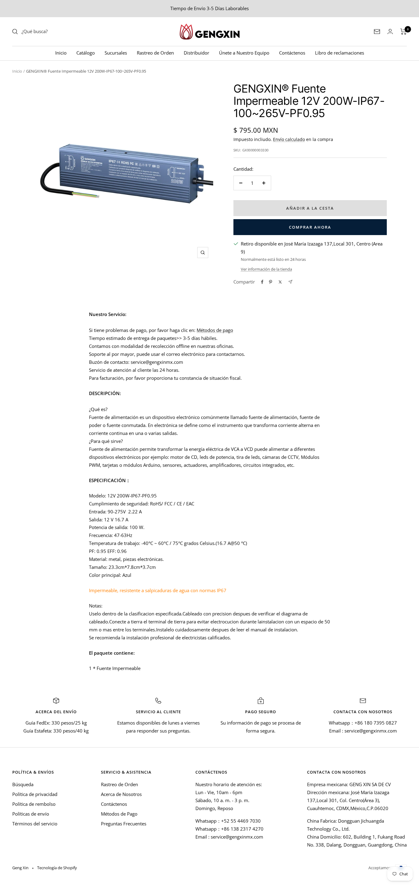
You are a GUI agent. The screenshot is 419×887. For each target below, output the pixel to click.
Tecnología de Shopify (57, 867)
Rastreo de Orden (155, 53)
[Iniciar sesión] (390, 31)
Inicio (61, 53)
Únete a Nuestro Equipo (244, 53)
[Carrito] (403, 32)
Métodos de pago (215, 330)
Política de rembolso (34, 804)
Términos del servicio (34, 823)
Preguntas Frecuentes (123, 823)
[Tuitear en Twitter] (280, 282)
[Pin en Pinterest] (270, 282)
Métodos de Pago (119, 814)
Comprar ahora (310, 227)
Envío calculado (289, 139)
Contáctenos (292, 53)
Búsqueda (22, 784)
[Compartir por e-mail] (290, 282)
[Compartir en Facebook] (262, 282)
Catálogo (85, 53)
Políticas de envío (30, 814)
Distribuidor (196, 53)
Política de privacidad (34, 794)
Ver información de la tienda (266, 269)
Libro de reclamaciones (339, 53)
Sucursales (116, 53)
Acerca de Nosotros (121, 794)
